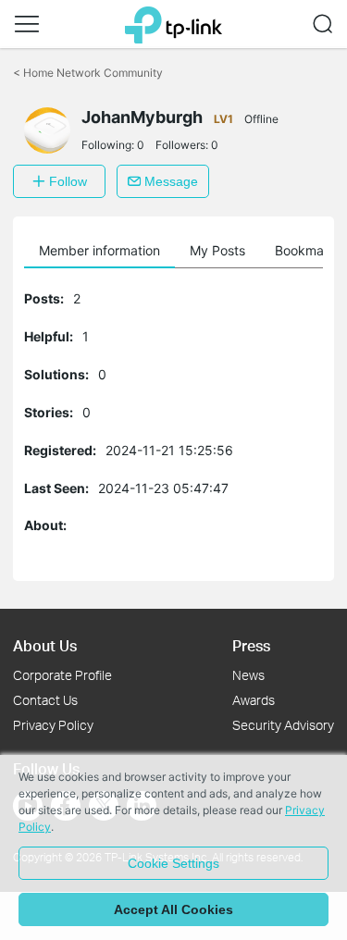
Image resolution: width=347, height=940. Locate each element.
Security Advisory (283, 725)
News (248, 675)
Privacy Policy (53, 725)
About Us (45, 645)
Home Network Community (88, 73)
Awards (253, 700)
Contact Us (45, 700)
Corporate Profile (62, 675)
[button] (27, 24)
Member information (99, 250)
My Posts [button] (217, 250)
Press (251, 645)
